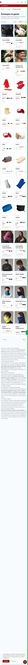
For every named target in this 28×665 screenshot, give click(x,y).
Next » (24, 339)
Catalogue (8, 9)
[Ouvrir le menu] (25, 2)
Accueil (2, 9)
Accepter (6, 661)
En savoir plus (6, 658)
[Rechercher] (18, 2)
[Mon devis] (21, 2)
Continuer (13, 661)
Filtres (15, 21)
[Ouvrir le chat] (25, 662)
